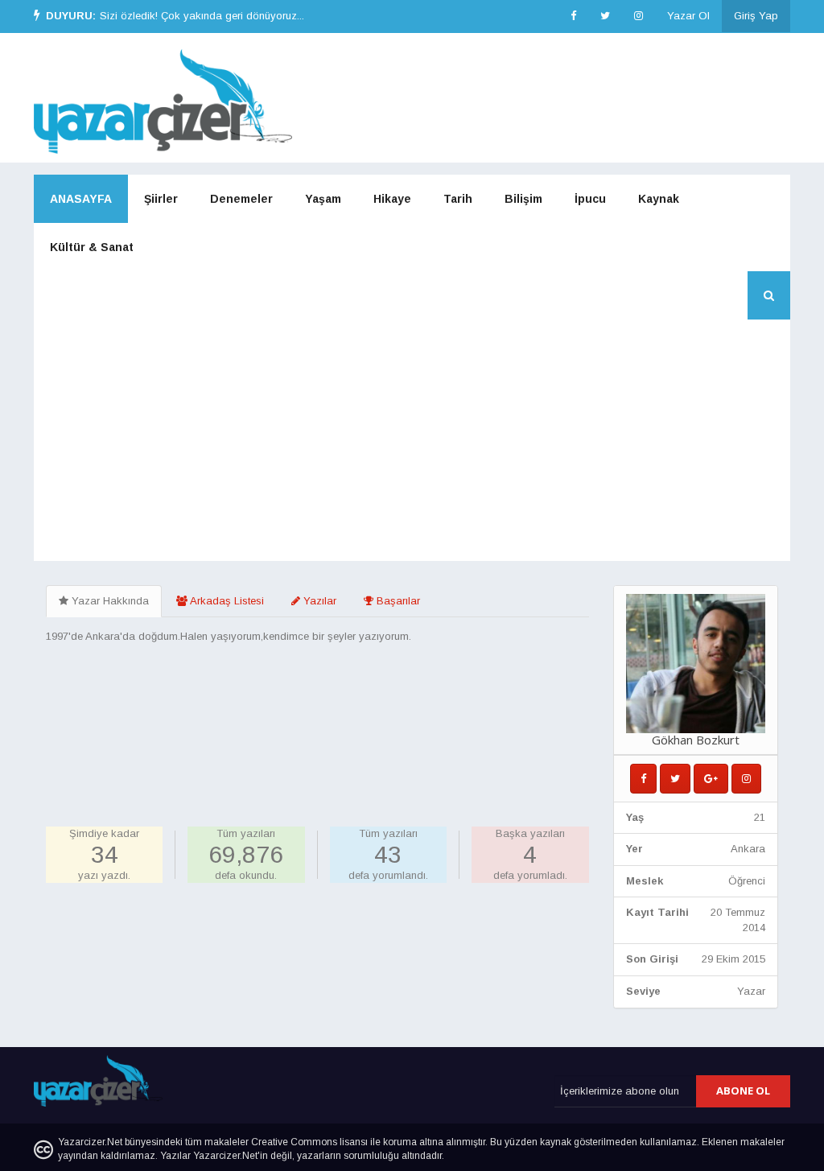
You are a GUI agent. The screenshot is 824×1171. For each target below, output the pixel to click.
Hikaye (392, 198)
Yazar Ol (688, 16)
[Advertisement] (412, 440)
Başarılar (396, 601)
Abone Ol (743, 1090)
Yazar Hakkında (108, 601)
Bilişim (523, 198)
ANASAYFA (81, 198)
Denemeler (241, 198)
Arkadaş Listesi (225, 601)
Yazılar (318, 601)
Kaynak (658, 198)
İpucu (590, 198)
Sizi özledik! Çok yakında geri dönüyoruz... (202, 16)
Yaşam (323, 198)
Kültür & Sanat (92, 247)
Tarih (457, 198)
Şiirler (161, 198)
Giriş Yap (756, 16)
